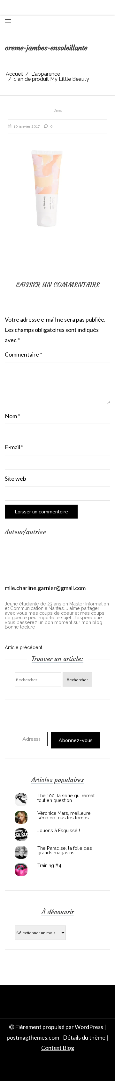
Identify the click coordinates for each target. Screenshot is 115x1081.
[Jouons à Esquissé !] (21, 834)
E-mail (14, 447)
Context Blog (57, 1047)
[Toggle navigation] (8, 23)
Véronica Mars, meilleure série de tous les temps (64, 815)
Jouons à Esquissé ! (58, 830)
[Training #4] (21, 869)
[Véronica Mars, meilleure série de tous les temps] (21, 817)
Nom (12, 415)
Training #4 (49, 865)
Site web (15, 478)
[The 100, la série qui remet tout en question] (21, 799)
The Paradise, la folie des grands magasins (64, 850)
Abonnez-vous (75, 740)
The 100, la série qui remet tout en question (66, 798)
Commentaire (23, 354)
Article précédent (23, 647)
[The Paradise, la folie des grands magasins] (21, 852)
